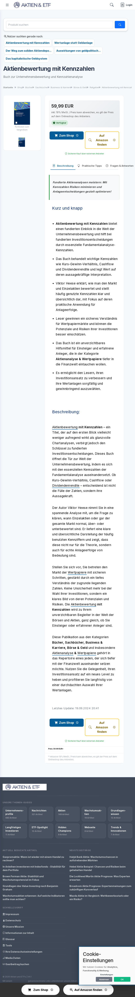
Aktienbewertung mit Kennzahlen (28, 42)
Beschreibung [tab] (65, 165)
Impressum (12, 914)
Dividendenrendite (66, 485)
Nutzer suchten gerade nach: (25, 36)
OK (122, 979)
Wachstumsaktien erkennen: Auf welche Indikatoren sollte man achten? (34, 897)
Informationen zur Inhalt (19, 933)
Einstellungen (106, 974)
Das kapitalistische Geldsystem (26, 58)
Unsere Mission (14, 926)
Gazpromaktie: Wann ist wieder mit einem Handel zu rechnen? (33, 859)
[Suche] (120, 24)
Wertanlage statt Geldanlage (73, 42)
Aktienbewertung (65, 427)
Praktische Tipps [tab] (92, 165)
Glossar (10, 939)
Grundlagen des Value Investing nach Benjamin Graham (30, 888)
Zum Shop (66, 135)
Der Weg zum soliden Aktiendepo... (29, 50)
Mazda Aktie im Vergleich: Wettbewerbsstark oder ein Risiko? (99, 897)
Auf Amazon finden (102, 140)
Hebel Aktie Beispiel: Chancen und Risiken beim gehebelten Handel (97, 868)
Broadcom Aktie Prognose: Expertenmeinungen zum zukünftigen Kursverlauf (100, 888)
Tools (8, 945)
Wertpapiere (77, 572)
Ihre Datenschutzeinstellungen (23, 951)
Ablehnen (104, 979)
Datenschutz (13, 920)
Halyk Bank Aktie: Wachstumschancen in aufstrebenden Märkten (93, 859)
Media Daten (12, 958)
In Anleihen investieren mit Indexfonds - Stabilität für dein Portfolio (34, 868)
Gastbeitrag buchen (17, 964)
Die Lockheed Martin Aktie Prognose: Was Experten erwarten (99, 878)
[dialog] (107, 966)
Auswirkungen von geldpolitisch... (78, 50)
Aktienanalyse (62, 653)
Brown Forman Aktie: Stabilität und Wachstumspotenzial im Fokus (23, 878)
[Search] (112, 5)
